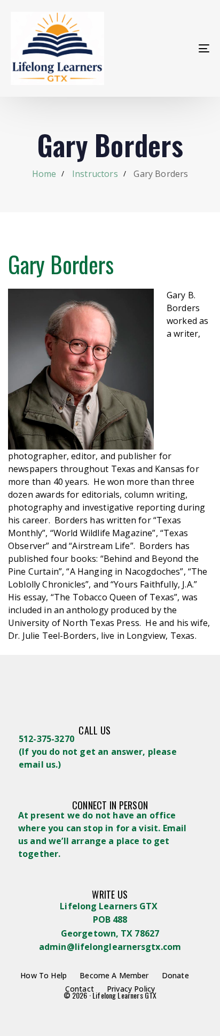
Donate (175, 975)
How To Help (43, 975)
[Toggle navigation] (176, 48)
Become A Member (114, 975)
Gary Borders (61, 264)
